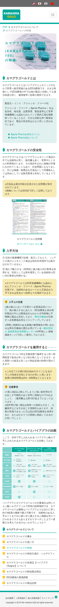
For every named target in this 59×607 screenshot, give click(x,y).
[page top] (56, 597)
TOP (4, 27)
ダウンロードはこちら (28, 243)
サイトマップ (48, 598)
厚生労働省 (40, 316)
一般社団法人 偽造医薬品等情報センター (29, 329)
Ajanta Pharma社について (24, 137)
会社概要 (9, 598)
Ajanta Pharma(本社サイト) (24, 134)
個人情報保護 (33, 598)
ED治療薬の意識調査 (17, 577)
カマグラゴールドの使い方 (20, 542)
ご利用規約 (20, 598)
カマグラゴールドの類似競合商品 (24, 571)
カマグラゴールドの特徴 (19, 547)
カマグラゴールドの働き (19, 536)
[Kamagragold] (11, 14)
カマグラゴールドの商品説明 (21, 583)
